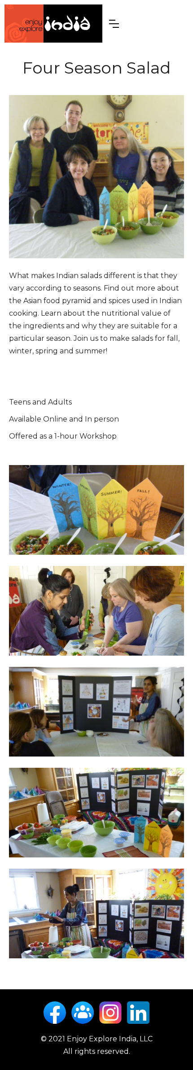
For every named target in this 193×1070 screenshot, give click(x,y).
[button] (114, 24)
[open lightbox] (96, 176)
